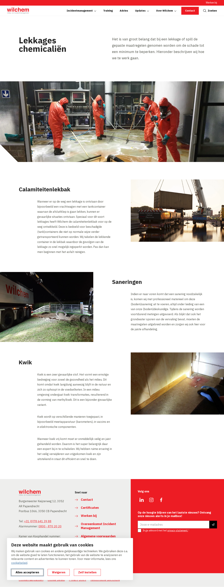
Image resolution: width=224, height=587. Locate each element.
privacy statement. (177, 530)
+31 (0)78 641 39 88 (37, 521)
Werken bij (211, 2)
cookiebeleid (19, 563)
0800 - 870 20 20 (50, 526)
